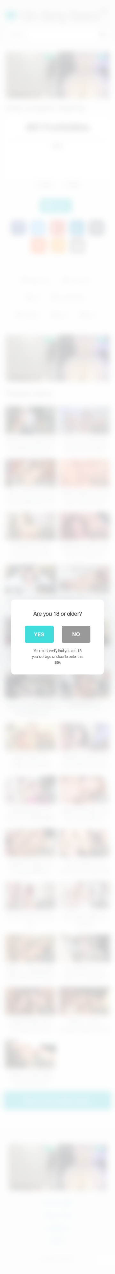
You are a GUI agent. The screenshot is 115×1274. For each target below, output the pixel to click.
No (76, 634)
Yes (39, 634)
